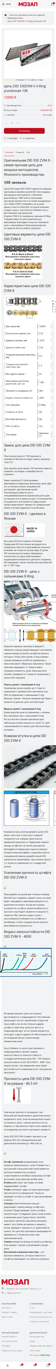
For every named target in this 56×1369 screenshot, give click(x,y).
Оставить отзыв (35, 80)
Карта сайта (7, 1317)
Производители (37, 1336)
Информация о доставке (41, 1312)
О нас (32, 1307)
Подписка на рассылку (12, 1350)
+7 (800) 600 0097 (13, 1293)
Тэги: (28, 152)
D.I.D (50, 105)
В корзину (24, 130)
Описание (9, 152)
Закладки (6, 1345)
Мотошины (40, 1355)
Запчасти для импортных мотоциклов (27, 15)
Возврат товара (9, 1312)
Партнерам (35, 1350)
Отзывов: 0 (21, 80)
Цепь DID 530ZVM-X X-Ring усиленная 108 (26, 21)
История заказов (10, 1341)
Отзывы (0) (19, 152)
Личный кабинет (9, 1336)
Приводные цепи (15, 18)
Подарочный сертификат (41, 1345)
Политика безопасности (41, 1317)
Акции (32, 1341)
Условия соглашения (39, 1321)
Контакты (6, 1307)
